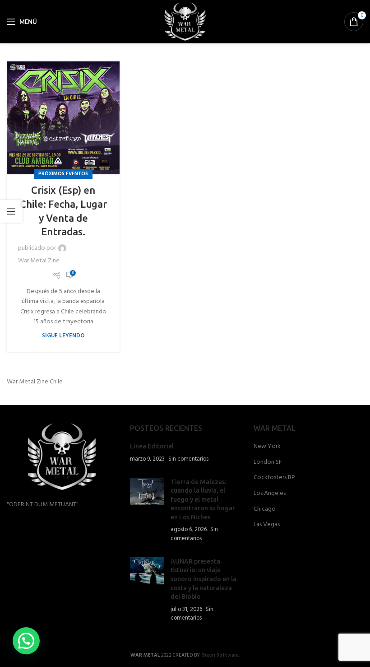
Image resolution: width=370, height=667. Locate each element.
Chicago (265, 509)
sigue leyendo (63, 335)
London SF (268, 462)
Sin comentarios (188, 459)
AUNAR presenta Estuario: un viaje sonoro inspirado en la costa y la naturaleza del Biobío (203, 579)
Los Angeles (270, 493)
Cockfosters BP (274, 477)
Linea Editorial (152, 446)
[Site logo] (185, 22)
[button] (26, 640)
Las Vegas (267, 524)
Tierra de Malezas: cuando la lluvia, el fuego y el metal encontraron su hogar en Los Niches (203, 499)
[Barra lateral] (11, 211)
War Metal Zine (39, 261)
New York (267, 446)
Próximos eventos (63, 174)
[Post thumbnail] (147, 510)
